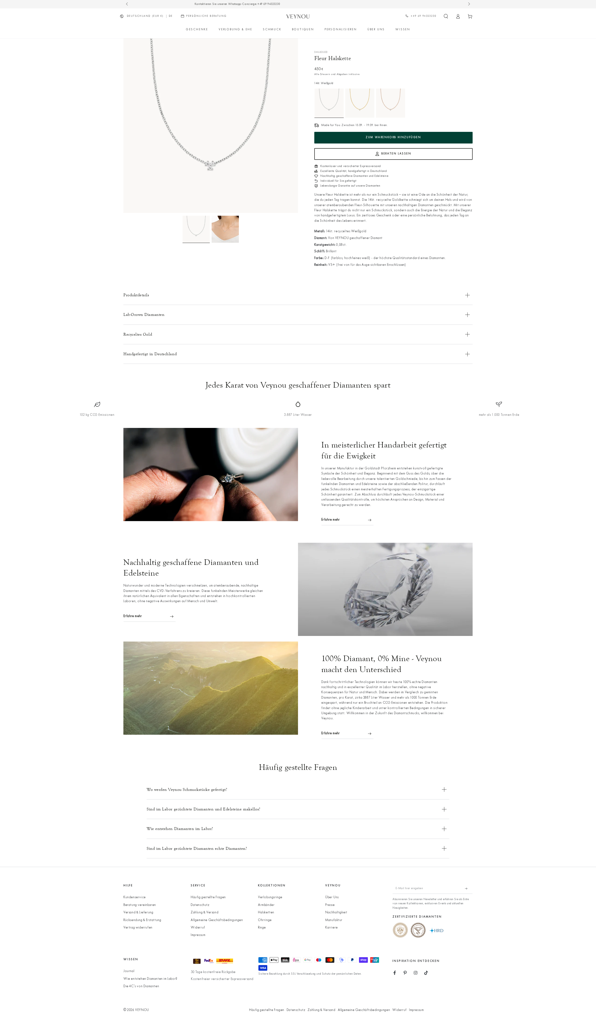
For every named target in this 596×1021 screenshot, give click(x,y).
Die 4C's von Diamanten (141, 986)
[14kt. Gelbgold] (360, 103)
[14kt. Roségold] (390, 103)
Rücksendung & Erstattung (142, 920)
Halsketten (266, 912)
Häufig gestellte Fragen (208, 897)
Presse (330, 905)
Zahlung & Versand (204, 912)
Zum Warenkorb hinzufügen (393, 137)
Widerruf (198, 927)
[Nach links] (127, 4)
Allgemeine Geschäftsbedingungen (217, 920)
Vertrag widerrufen (137, 927)
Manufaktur (333, 920)
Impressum (198, 935)
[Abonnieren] (469, 888)
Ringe (262, 927)
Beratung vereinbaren (139, 905)
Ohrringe (265, 920)
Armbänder (266, 905)
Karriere (331, 927)
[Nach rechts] (469, 4)
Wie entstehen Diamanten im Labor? (150, 978)
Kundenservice (134, 897)
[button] (446, 16)
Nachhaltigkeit (336, 912)
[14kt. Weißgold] (329, 103)
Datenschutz (200, 905)
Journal (128, 971)
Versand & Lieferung (138, 912)
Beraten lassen (396, 154)
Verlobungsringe (270, 897)
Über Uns (332, 897)
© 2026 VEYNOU (136, 1010)
